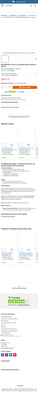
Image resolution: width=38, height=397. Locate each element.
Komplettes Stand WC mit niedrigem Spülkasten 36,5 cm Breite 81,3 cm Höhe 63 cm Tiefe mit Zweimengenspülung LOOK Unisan (26, 254)
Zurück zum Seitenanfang (19, 288)
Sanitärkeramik (13, 15)
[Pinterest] (14, 354)
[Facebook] (2, 354)
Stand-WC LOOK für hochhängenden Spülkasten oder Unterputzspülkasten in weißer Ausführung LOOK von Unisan (9, 254)
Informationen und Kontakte (8, 216)
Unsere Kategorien (5, 332)
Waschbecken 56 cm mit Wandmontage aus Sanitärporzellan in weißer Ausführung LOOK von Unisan (26, 149)
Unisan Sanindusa (9, 68)
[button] (36, 59)
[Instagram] (6, 354)
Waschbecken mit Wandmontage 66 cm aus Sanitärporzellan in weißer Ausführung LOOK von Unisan (9, 149)
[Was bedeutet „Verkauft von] (13, 70)
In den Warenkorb (26, 87)
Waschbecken (22, 15)
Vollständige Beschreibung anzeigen (9, 102)
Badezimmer (4, 15)
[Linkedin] (10, 354)
